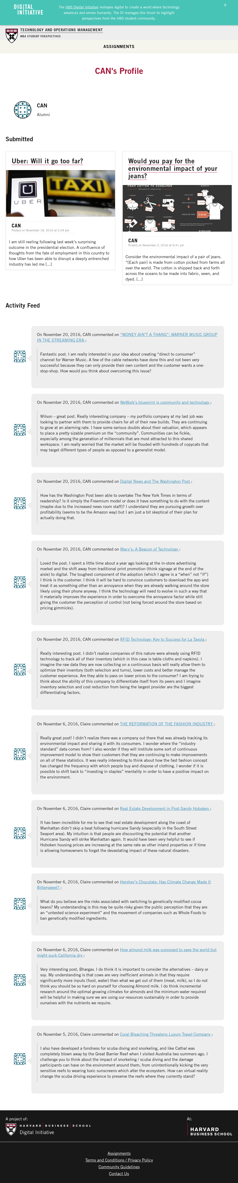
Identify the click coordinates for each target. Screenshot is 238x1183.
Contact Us (119, 1173)
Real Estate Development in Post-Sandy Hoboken (165, 808)
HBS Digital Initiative (82, 7)
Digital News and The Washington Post (155, 481)
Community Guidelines (119, 1166)
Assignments (119, 46)
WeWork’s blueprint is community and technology (165, 402)
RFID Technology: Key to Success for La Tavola (162, 639)
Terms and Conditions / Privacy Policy (119, 1159)
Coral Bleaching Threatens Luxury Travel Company (166, 1034)
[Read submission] (60, 210)
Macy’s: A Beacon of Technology (149, 549)
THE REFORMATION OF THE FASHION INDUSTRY (167, 723)
